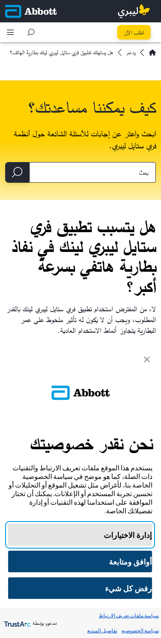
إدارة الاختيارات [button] (128, 535)
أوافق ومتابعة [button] (130, 562)
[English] (152, 52)
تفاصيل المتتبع (102, 630)
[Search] (17, 172)
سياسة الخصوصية (140, 630)
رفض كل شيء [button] (128, 588)
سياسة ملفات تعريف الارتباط (129, 615)
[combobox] (92, 172)
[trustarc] (16, 623)
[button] (30, 32)
